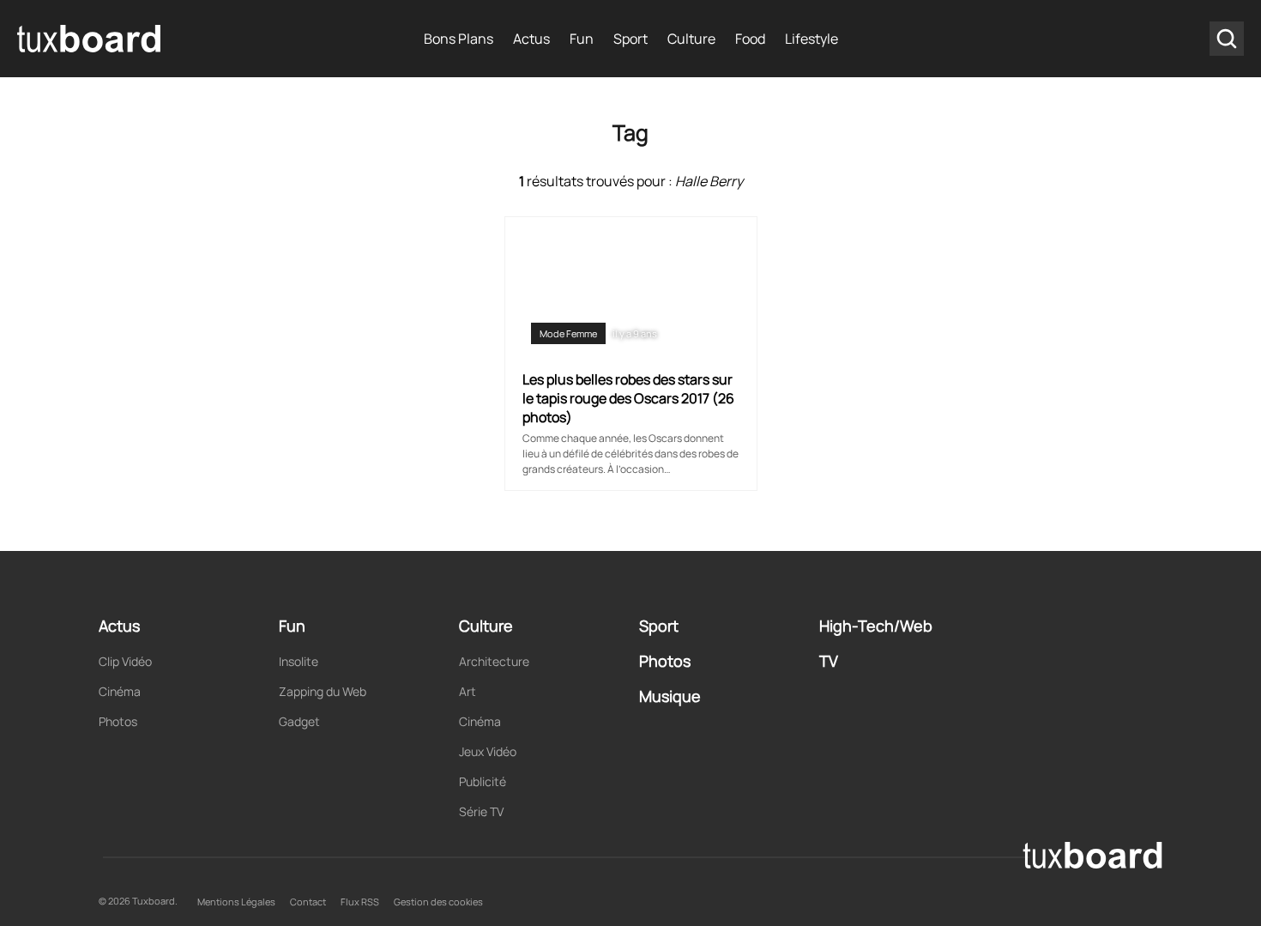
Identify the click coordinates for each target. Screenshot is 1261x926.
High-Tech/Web (875, 625)
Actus (531, 38)
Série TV (481, 811)
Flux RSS (360, 901)
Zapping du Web (322, 691)
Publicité (482, 781)
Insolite (298, 661)
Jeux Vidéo (487, 751)
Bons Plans (458, 38)
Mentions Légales (236, 901)
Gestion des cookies (438, 901)
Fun (582, 38)
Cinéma (120, 691)
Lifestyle (811, 38)
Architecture (494, 661)
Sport (630, 38)
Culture (691, 38)
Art (467, 691)
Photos (118, 721)
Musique (670, 696)
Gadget (299, 721)
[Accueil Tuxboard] (90, 38)
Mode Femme (568, 333)
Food (750, 38)
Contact (308, 901)
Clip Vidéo (125, 661)
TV (828, 661)
